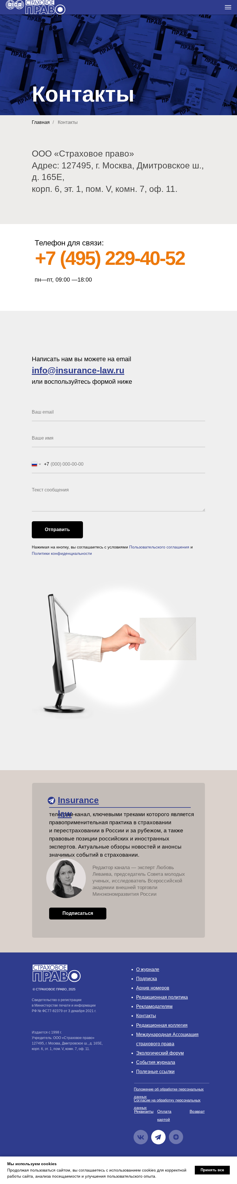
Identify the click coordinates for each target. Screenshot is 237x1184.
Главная (41, 122)
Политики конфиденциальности (62, 553)
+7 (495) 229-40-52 (110, 258)
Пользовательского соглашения (159, 547)
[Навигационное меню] (228, 7)
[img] (51, 800)
